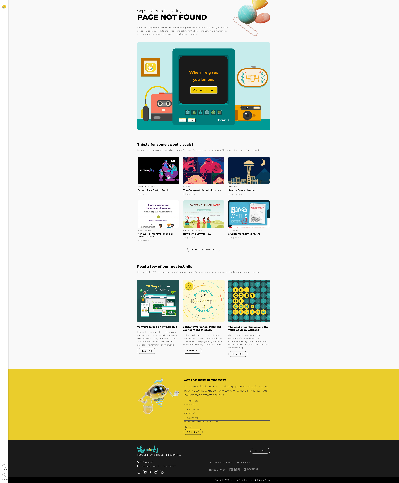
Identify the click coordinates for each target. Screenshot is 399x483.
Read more (147, 351)
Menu (4, 470)
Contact (4, 479)
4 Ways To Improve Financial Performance (155, 235)
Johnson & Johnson (193, 230)
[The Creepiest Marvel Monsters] (203, 183)
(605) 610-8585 (146, 462)
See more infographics (203, 249)
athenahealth (144, 230)
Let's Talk (260, 451)
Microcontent (235, 194)
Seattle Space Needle (241, 190)
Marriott (232, 187)
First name (190, 404)
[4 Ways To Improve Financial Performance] (158, 227)
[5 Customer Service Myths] (249, 227)
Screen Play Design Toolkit (154, 190)
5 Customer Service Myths (244, 234)
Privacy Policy (263, 480)
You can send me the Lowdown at (201, 422)
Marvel (186, 187)
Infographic (189, 194)
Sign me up (193, 432)
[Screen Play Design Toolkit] (158, 183)
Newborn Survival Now (197, 234)
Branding (143, 194)
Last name (189, 413)
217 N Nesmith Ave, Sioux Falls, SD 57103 (157, 466)
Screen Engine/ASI (146, 187)
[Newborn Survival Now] (203, 227)
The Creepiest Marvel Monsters (202, 190)
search (158, 31)
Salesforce (234, 230)
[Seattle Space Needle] (249, 183)
